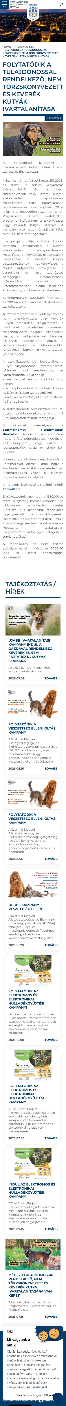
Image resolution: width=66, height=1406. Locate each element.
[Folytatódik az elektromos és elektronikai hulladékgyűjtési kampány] (33, 1065)
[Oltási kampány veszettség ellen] (33, 884)
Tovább (51, 678)
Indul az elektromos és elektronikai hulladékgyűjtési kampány (31, 1190)
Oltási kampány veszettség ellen (25, 907)
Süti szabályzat (36, 1387)
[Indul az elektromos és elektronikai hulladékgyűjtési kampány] (33, 1163)
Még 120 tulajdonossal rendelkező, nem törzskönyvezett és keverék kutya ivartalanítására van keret (31, 1285)
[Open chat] (58, 1398)
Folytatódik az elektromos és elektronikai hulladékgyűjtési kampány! (26, 999)
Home (7, 46)
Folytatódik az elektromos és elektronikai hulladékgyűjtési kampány (26, 1094)
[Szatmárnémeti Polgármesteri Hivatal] (32, 12)
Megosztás (54, 118)
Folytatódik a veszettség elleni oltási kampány (32, 728)
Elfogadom (51, 1395)
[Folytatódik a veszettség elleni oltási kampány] (33, 704)
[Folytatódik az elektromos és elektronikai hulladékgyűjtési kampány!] (33, 970)
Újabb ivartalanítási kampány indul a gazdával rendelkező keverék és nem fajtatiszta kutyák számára (30, 650)
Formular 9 (11, 489)
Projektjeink (23, 46)
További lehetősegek (28, 1395)
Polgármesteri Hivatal (19, 4)
